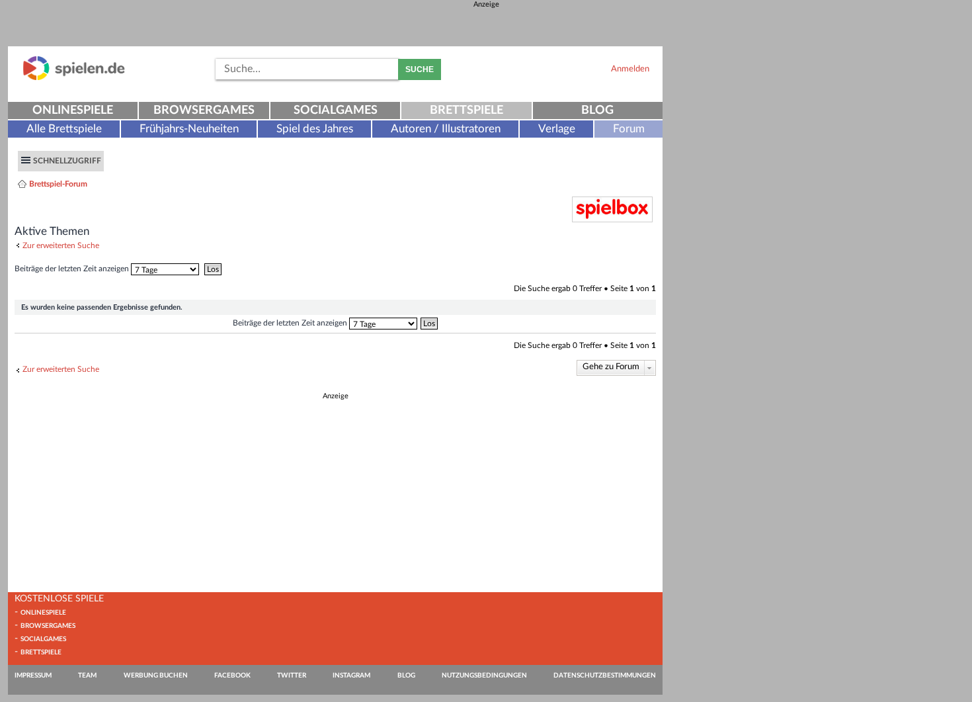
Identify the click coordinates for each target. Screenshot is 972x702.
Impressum (33, 675)
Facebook (232, 675)
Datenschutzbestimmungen (604, 675)
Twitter (291, 675)
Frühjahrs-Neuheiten (189, 128)
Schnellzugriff (67, 161)
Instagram (351, 675)
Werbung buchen (156, 675)
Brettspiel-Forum (58, 184)
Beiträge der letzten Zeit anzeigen (73, 269)
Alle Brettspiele (64, 128)
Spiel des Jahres (314, 128)
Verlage (556, 128)
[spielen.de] (74, 77)
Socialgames (336, 110)
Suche (419, 69)
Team (87, 675)
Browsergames (204, 110)
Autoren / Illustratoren (446, 128)
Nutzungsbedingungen (484, 675)
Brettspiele (466, 110)
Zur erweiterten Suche (60, 245)
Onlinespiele (72, 110)
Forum (629, 128)
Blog (597, 110)
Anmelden (630, 68)
